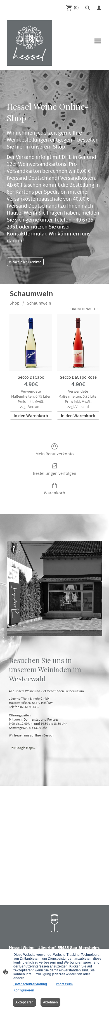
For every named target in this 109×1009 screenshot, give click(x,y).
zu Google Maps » (23, 748)
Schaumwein (39, 303)
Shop (15, 303)
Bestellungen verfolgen (54, 473)
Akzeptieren (24, 1002)
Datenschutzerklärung (30, 984)
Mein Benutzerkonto (54, 453)
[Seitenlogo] (29, 43)
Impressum (64, 984)
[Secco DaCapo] (31, 342)
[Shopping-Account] (99, 7)
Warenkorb (54, 492)
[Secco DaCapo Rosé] (78, 342)
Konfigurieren (23, 990)
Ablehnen (50, 1002)
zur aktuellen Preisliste (25, 262)
